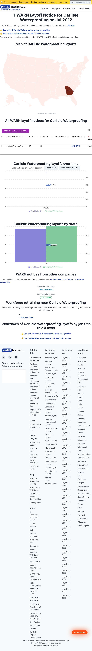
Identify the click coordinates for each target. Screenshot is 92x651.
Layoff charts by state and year (35, 427)
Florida (80, 390)
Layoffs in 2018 (66, 409)
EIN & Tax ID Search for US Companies (35, 607)
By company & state (35, 443)
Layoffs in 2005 (66, 490)
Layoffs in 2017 (66, 415)
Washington (83, 518)
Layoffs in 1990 (66, 584)
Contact (45, 8)
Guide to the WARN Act (35, 488)
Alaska (80, 365)
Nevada (81, 472)
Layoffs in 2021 (66, 390)
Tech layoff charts (34, 467)
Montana (81, 450)
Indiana (81, 411)
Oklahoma (82, 479)
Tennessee (82, 500)
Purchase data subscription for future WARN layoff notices (35, 382)
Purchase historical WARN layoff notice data (35, 368)
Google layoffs (51, 396)
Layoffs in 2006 (66, 484)
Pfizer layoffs (50, 448)
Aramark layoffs (48, 362)
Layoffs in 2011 (66, 452)
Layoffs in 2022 (66, 384)
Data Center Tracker (35, 627)
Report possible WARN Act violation (34, 553)
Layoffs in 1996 (66, 546)
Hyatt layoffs (50, 400)
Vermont (81, 515)
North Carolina (84, 454)
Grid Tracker (35, 622)
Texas (80, 504)
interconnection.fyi (62, 641)
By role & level (33, 449)
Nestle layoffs (51, 441)
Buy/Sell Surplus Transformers (35, 634)
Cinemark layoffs (49, 378)
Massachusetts (84, 425)
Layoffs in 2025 (66, 365)
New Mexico (83, 468)
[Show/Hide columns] (89, 130)
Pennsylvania (83, 486)
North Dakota (83, 458)
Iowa (80, 400)
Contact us (34, 546)
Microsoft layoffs (49, 435)
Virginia (81, 511)
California (82, 358)
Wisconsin (82, 522)
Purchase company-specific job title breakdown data (34, 399)
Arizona (81, 372)
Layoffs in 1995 (66, 552)
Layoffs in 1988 (66, 596)
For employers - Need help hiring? (35, 516)
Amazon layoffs (51, 358)
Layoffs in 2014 (66, 434)
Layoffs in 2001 (66, 515)
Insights (56, 8)
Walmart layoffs (48, 478)
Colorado (82, 375)
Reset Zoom (51, 168)
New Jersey (83, 465)
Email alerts (84, 8)
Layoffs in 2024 (66, 371)
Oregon (81, 483)
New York (82, 361)
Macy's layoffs (51, 416)
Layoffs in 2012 (66, 446)
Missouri (81, 443)
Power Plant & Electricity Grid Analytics (35, 616)
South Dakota (83, 497)
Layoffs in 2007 (66, 477)
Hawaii (80, 397)
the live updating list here (61, 279)
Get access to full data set (35, 359)
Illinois (80, 408)
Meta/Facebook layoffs (51, 429)
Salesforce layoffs (49, 452)
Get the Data (69, 8)
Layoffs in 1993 (66, 565)
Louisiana (82, 422)
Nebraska (82, 461)
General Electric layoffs (51, 391)
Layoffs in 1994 (66, 559)
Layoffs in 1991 (66, 577)
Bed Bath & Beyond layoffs (51, 368)
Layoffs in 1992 (66, 571)
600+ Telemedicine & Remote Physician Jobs (35, 588)
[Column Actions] (22, 136)
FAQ (31, 530)
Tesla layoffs (50, 458)
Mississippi (82, 447)
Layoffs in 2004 (66, 496)
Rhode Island (83, 490)
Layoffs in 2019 (66, 402)
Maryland (81, 429)
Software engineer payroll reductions (34, 459)
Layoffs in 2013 (66, 440)
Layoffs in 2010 (66, 459)
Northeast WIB (27, 317)
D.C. (79, 383)
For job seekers (33, 525)
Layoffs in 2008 (66, 471)
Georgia (71, 25)
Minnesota (82, 440)
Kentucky (81, 418)
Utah (80, 508)
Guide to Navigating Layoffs (34, 481)
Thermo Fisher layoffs (51, 462)
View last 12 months (69, 168)
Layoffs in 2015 (66, 427)
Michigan (81, 436)
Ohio (80, 475)
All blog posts (35, 502)
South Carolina (84, 493)
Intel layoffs (50, 403)
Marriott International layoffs (50, 422)
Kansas (81, 415)
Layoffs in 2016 (66, 421)
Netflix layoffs (51, 444)
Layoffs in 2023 (66, 377)
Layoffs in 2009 (66, 465)
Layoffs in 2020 (66, 396)
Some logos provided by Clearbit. (46, 645)
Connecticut (83, 379)
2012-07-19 (75, 146)
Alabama (81, 368)
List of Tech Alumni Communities (35, 496)
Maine (80, 433)
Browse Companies (34, 534)
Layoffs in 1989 (66, 590)
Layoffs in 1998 (66, 534)
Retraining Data (34, 541)
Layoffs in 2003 (66, 502)
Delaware (82, 386)
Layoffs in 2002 (66, 509)
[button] (80, 632)
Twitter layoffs (51, 467)
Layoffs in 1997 (66, 540)
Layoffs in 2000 (66, 521)
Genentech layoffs (49, 384)
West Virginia (83, 525)
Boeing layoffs (51, 374)
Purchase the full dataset (15, 131)
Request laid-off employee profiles (35, 412)
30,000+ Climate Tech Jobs (35, 568)
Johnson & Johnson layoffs (49, 409)
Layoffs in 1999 (66, 527)
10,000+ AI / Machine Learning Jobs (36, 577)
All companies (51, 483)
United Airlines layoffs (51, 472)
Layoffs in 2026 (66, 359)
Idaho (80, 404)
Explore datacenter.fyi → (80, 2)
